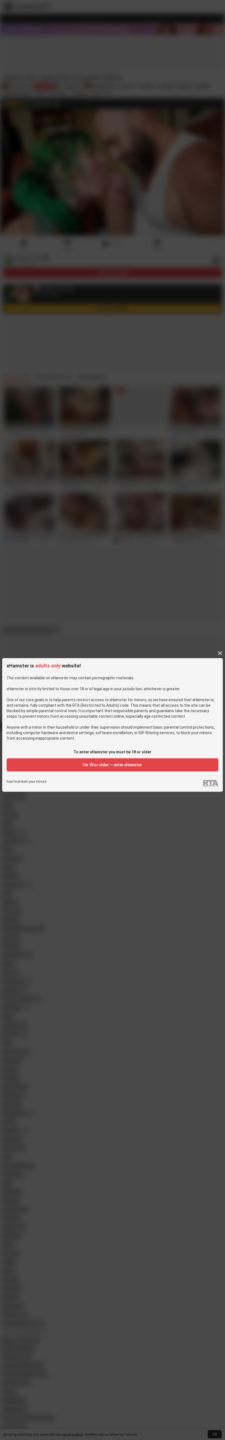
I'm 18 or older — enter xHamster (112, 765)
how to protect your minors (27, 782)
